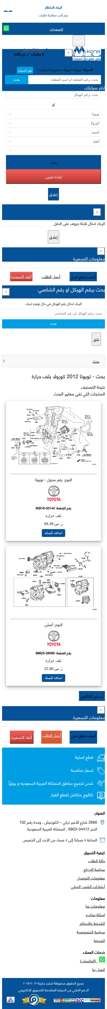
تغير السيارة (25, 70)
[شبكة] (6, 11)
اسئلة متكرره (95, 914)
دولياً (12, 783)
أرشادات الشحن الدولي (88, 886)
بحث (16, 80)
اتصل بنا (98, 969)
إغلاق (53, 194)
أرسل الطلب (51, 276)
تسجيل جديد (55, 41)
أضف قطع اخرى (83, 276)
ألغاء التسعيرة (21, 276)
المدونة (99, 940)
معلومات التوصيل (91, 877)
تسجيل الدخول (31, 41)
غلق (96, 339)
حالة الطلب (96, 860)
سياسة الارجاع (94, 869)
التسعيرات (56, 29)
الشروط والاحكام (92, 923)
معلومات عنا (95, 905)
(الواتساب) (89, 960)
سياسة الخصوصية (91, 931)
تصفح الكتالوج (92, 696)
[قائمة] (10, 11)
